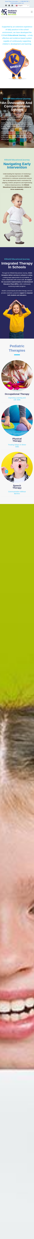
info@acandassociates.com (17, 3)
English (20, 5)
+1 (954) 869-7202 (24, 1)
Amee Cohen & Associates (11, 1)
